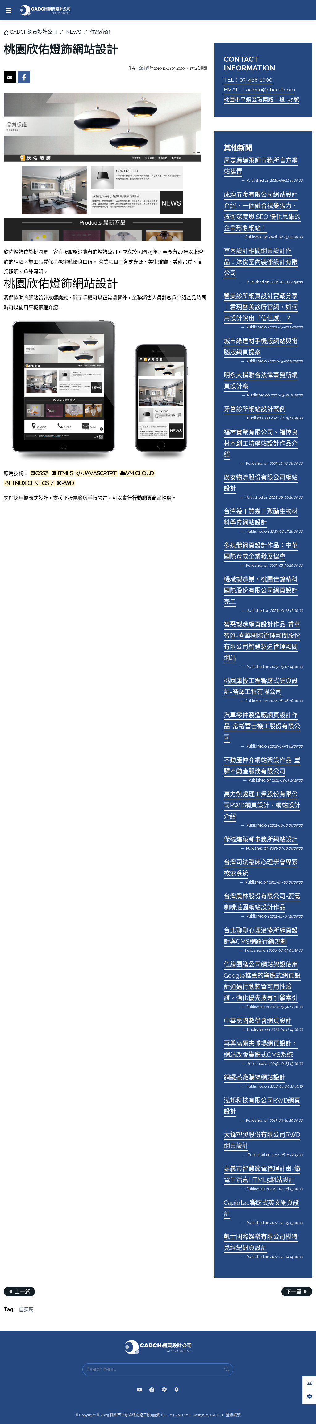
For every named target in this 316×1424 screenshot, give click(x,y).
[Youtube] (139, 1390)
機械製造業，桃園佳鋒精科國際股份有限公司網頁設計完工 (261, 590)
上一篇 (22, 1292)
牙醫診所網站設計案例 (254, 409)
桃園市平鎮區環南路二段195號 (261, 99)
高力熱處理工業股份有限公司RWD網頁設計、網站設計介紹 (262, 805)
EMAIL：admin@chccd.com (259, 89)
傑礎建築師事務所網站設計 (261, 839)
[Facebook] (151, 1390)
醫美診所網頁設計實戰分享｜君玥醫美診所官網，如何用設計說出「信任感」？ (261, 307)
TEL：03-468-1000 (248, 79)
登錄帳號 (233, 1415)
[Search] (227, 1369)
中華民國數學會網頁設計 (258, 1020)
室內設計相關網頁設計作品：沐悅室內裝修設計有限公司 (261, 262)
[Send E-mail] (10, 77)
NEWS (73, 32)
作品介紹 (100, 32)
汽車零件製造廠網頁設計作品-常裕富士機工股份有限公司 (262, 726)
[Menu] (8, 10)
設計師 (144, 68)
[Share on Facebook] (24, 77)
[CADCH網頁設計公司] (45, 10)
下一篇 (294, 1292)
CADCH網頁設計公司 (33, 32)
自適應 (26, 1309)
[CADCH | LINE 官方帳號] (164, 1390)
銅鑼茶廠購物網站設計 (254, 1077)
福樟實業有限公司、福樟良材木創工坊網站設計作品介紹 (261, 443)
